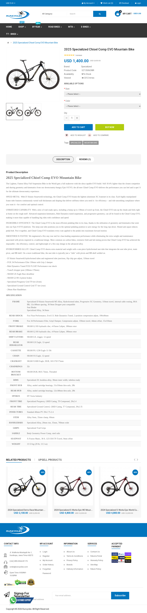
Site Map (94, 565)
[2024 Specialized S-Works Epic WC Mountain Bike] (73, 486)
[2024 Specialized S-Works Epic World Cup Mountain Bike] (119, 486)
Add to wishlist (78, 135)
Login (139, 3)
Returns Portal (96, 556)
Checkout (125, 3)
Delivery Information (75, 569)
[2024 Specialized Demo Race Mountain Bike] (27, 486)
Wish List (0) (108, 3)
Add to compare (101, 135)
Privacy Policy (72, 560)
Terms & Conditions (75, 556)
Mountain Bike (90, 143)
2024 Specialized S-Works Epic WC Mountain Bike (76, 510)
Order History (48, 565)
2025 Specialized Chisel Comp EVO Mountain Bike (35, 43)
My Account (48, 560)
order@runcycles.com (19, 567)
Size (67, 89)
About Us (71, 552)
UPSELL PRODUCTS (50, 459)
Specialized (76, 143)
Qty (65, 113)
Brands (69, 565)
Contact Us (95, 552)
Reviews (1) (85, 159)
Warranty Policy (96, 560)
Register (46, 556)
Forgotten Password (47, 571)
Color (67, 101)
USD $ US (10, 3)
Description (63, 159)
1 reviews (78, 55)
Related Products (18, 459)
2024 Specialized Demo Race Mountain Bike (28, 510)
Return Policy (95, 569)
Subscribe (120, 595)
